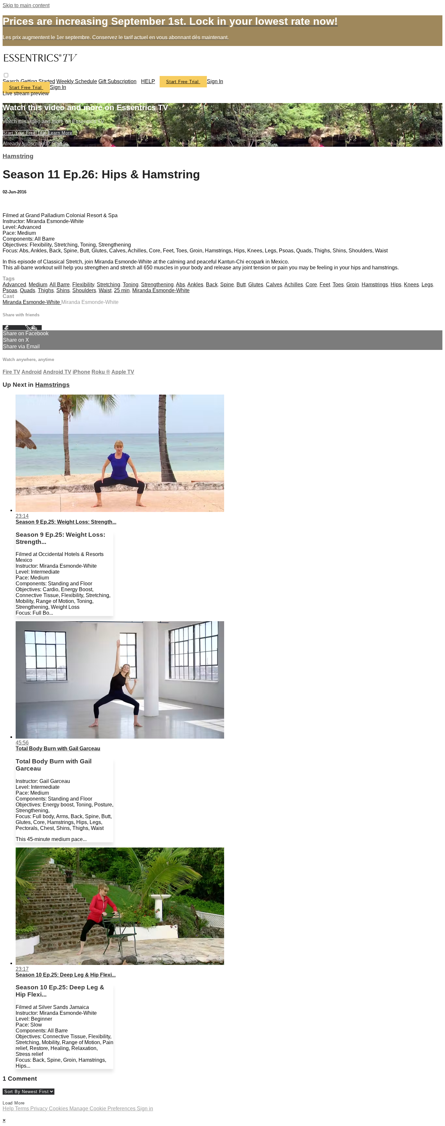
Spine (227, 284)
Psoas (10, 290)
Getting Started (38, 81)
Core (311, 284)
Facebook (14, 327)
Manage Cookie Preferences (103, 1108)
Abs (180, 284)
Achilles (293, 284)
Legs (427, 284)
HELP (148, 81)
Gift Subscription (117, 81)
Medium (38, 284)
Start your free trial (25, 132)
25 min (122, 290)
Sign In (58, 87)
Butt (241, 284)
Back (212, 284)
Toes (338, 284)
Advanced (14, 284)
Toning (130, 284)
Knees (411, 284)
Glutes (255, 284)
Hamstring (18, 156)
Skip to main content (26, 5)
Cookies (59, 1108)
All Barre (60, 284)
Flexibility (83, 284)
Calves (274, 284)
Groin (352, 284)
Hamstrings (375, 284)
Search (12, 81)
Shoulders (84, 290)
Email (36, 327)
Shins (63, 290)
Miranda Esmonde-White (161, 290)
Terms (22, 1108)
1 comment (15, 204)
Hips (396, 284)
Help (9, 1108)
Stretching (108, 284)
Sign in (215, 81)
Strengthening (157, 284)
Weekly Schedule (76, 81)
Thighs (46, 290)
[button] (6, 75)
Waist (105, 290)
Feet (325, 284)
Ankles (195, 284)
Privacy (39, 1108)
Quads (27, 290)
